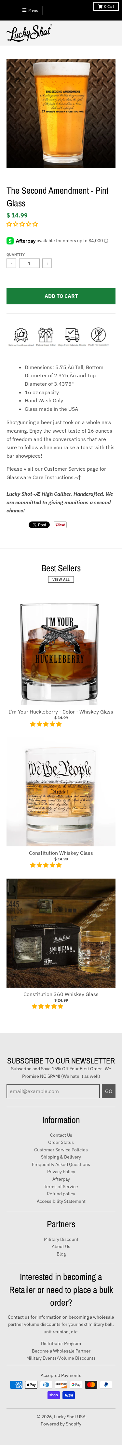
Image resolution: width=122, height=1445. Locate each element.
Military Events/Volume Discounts (61, 1358)
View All (61, 579)
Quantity (16, 254)
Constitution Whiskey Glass (61, 853)
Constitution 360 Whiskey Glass (61, 994)
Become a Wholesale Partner (61, 1351)
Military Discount (61, 1239)
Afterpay (61, 1179)
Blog (61, 1254)
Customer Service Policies (61, 1150)
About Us (61, 1246)
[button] (23, 224)
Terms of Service (61, 1186)
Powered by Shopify (61, 1424)
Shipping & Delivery (61, 1157)
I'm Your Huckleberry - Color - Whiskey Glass (61, 711)
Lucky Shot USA (70, 1417)
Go (108, 1091)
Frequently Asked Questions (61, 1164)
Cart (109, 6)
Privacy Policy (61, 1171)
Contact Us (61, 1135)
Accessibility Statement (61, 1201)
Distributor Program (61, 1343)
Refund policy (61, 1194)
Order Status (61, 1142)
